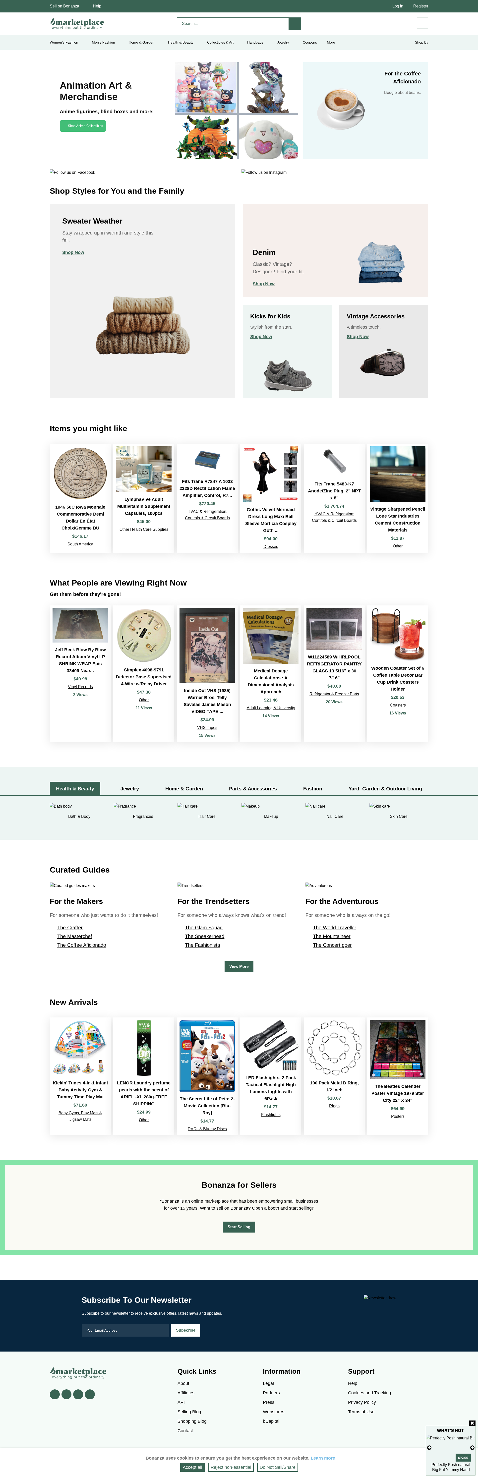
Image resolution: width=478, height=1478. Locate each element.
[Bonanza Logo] (77, 23)
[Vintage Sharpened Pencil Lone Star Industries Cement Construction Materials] (397, 498)
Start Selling (239, 1227)
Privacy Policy (362, 1402)
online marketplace (210, 1201)
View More (239, 966)
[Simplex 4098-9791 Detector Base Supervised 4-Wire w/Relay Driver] (144, 674)
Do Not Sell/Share (278, 1467)
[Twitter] (66, 1394)
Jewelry (283, 42)
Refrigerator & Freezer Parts (334, 694)
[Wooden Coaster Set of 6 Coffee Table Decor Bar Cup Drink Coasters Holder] (397, 674)
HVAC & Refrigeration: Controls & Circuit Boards (207, 514)
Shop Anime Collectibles (85, 126)
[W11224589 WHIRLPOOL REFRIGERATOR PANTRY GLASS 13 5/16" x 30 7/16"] (334, 674)
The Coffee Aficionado (81, 945)
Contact (185, 1430)
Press (268, 1402)
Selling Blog (189, 1411)
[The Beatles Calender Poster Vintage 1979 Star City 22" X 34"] (397, 1076)
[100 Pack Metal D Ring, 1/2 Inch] (334, 1076)
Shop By (421, 42)
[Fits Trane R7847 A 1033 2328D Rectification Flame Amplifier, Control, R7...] (207, 498)
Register (420, 6)
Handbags (255, 42)
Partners (271, 1392)
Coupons (310, 42)
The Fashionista (202, 945)
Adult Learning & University (271, 708)
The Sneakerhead (204, 936)
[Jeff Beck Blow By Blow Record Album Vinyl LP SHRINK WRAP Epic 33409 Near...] (80, 674)
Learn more (323, 1458)
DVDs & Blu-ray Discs (207, 1129)
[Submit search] (295, 23)
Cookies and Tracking (369, 1392)
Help (97, 6)
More (331, 42)
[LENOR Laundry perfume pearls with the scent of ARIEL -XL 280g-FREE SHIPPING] (144, 1076)
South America (80, 544)
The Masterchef (74, 936)
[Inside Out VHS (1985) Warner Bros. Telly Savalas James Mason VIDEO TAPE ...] (207, 674)
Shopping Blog (192, 1421)
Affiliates (186, 1392)
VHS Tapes (207, 727)
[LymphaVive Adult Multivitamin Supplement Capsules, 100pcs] (144, 498)
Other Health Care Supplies (144, 529)
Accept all (192, 1467)
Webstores (273, 1411)
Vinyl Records (80, 687)
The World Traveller (334, 927)
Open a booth (265, 1208)
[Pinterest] (78, 1394)
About (183, 1383)
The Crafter (70, 927)
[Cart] (422, 23)
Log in (397, 6)
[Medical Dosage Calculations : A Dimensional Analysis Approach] (270, 674)
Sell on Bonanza (64, 6)
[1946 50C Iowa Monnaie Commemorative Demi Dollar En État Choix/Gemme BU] (80, 498)
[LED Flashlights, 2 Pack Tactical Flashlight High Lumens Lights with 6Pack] (270, 1076)
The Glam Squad (204, 927)
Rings (334, 1106)
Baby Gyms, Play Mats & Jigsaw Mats (80, 1116)
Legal (268, 1383)
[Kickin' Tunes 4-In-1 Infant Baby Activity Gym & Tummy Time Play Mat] (80, 1076)
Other (398, 546)
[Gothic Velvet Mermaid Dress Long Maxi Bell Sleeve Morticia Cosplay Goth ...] (270, 498)
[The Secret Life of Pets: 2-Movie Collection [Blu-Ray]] (207, 1076)
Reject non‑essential (231, 1467)
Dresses (270, 546)
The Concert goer (332, 945)
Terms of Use (361, 1411)
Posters (398, 1116)
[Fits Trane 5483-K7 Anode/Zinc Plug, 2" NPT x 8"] (334, 498)
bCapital (271, 1421)
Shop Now (73, 252)
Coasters (398, 705)
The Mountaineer (332, 936)
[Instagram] (90, 1394)
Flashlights (271, 1115)
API (181, 1402)
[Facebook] (55, 1394)
